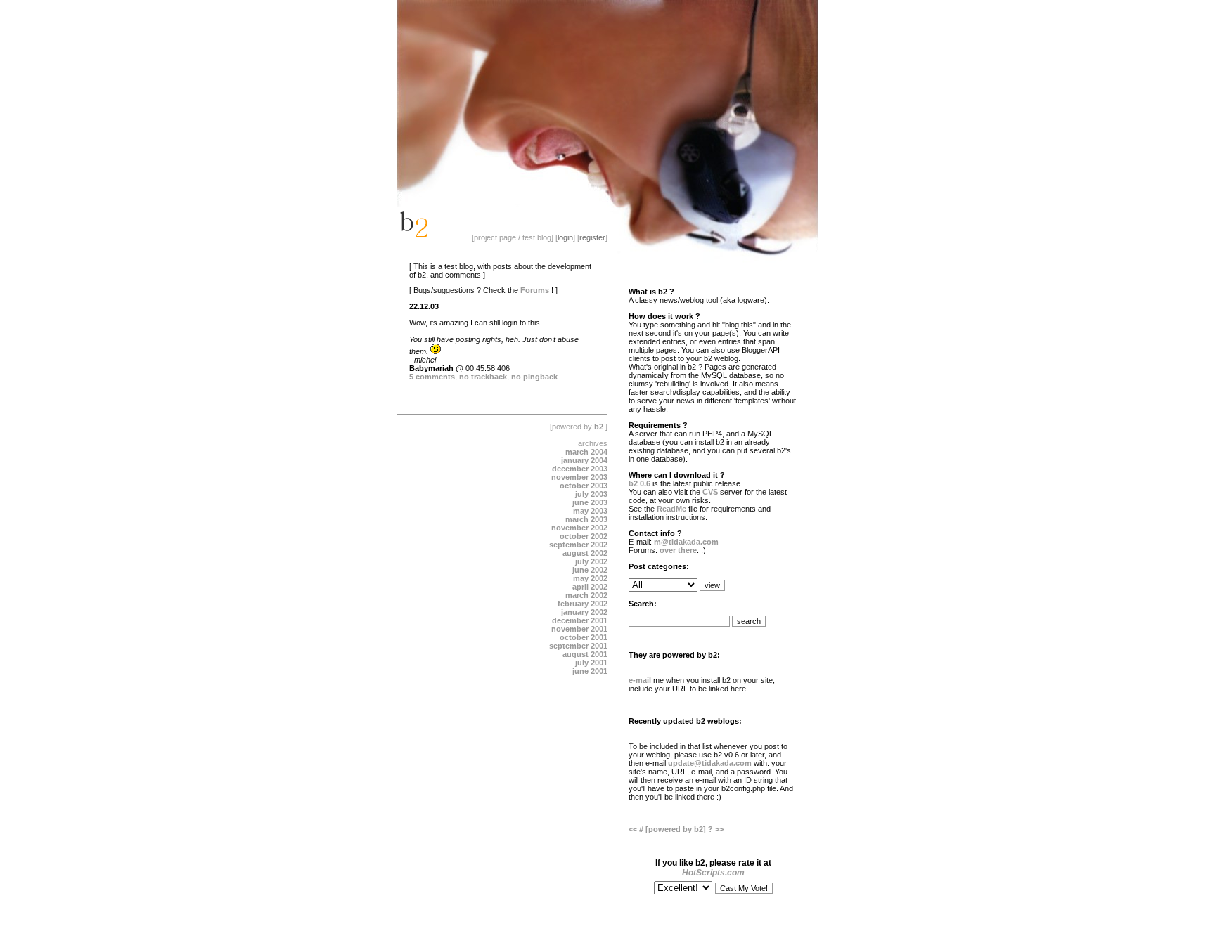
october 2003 (584, 485)
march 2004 (586, 452)
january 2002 (584, 612)
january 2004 (584, 460)
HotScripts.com (713, 873)
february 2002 (583, 603)
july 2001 (591, 662)
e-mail (640, 680)
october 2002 (584, 536)
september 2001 (578, 646)
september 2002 (578, 544)
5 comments (432, 376)
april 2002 (590, 586)
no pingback (534, 376)
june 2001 (590, 671)
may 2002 (590, 578)
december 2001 (580, 620)
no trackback (483, 376)
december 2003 (580, 468)
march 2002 (586, 595)
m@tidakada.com (686, 542)
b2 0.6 (639, 483)
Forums (534, 290)
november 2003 (579, 477)
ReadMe (671, 508)
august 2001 (585, 654)
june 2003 (590, 502)
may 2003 (590, 511)
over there (678, 550)
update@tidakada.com (710, 763)
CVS (710, 492)
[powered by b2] (676, 829)
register (592, 237)
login (565, 237)
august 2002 (585, 553)
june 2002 (590, 570)
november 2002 (579, 527)
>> (719, 829)
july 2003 (591, 494)
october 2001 (584, 637)
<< (634, 829)
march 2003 (586, 519)
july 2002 (591, 561)
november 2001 (579, 629)
